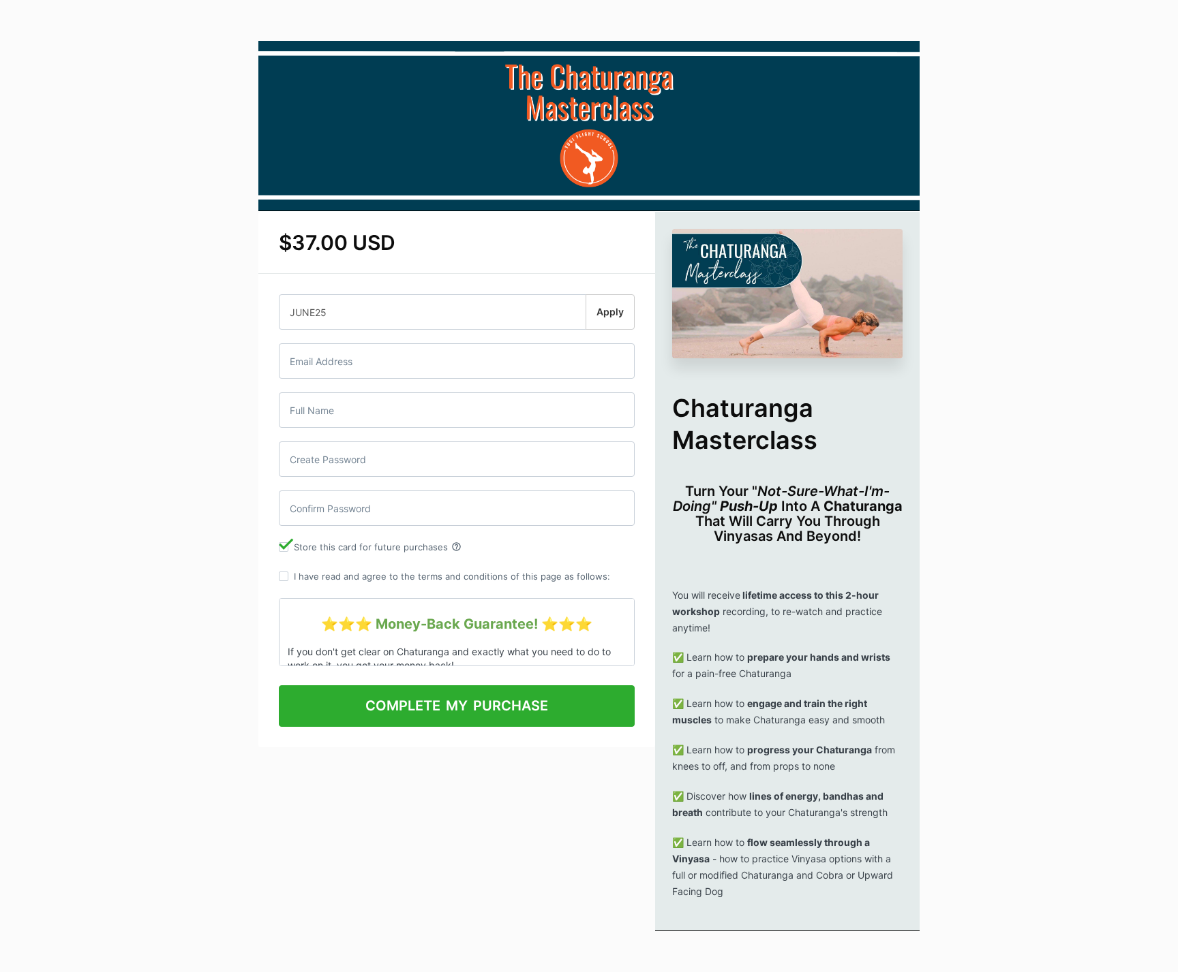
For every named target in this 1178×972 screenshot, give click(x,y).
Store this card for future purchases (378, 547)
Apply (610, 311)
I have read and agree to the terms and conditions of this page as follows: (452, 576)
